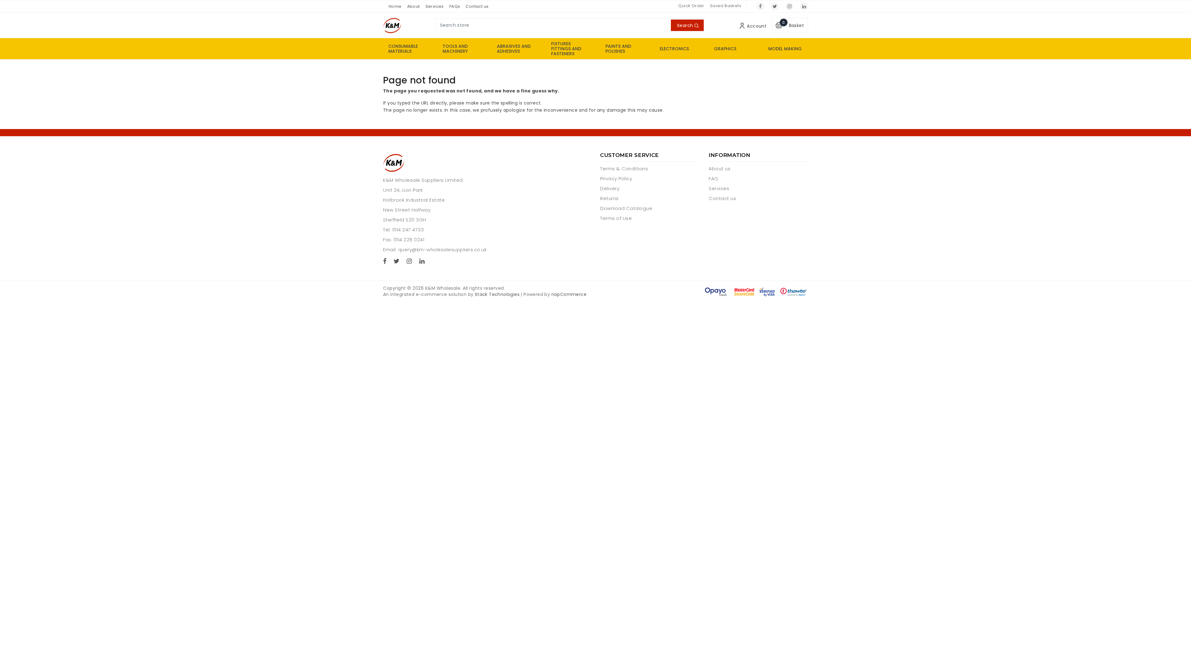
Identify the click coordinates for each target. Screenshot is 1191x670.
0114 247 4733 (408, 229)
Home (395, 6)
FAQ (713, 178)
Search (685, 25)
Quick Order (691, 6)
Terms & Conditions (624, 168)
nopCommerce (569, 294)
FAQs (454, 6)
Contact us (477, 6)
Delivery (609, 188)
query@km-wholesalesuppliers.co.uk (442, 249)
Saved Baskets (725, 6)
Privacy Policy (616, 178)
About (413, 6)
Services (435, 6)
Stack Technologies (497, 294)
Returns (609, 198)
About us (719, 168)
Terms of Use (616, 218)
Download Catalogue (626, 208)
